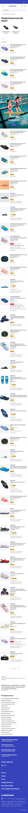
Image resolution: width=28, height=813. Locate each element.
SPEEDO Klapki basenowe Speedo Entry (18, 425)
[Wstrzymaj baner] (24, 2)
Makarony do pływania (6, 719)
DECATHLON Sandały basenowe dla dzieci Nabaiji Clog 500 (18, 497)
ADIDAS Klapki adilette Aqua (16, 194)
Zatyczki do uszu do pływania (8, 728)
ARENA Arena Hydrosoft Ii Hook (17, 482)
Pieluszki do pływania (6, 724)
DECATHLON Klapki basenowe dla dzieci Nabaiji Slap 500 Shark (18, 57)
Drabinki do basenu (5, 713)
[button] (20, 247)
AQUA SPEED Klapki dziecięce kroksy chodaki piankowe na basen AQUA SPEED (18, 345)
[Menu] (2, 6)
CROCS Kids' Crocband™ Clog (17, 573)
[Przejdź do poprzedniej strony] (9, 668)
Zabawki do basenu (5, 726)
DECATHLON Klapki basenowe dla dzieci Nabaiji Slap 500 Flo (18, 82)
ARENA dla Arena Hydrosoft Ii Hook (18, 410)
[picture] (4, 48)
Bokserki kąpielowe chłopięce (8, 702)
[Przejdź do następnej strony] (18, 668)
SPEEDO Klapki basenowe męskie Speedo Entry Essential (18, 144)
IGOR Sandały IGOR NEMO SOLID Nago (17, 624)
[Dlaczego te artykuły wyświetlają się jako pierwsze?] (2, 42)
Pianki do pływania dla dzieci (8, 720)
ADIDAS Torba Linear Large (16, 653)
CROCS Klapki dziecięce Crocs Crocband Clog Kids (17, 527)
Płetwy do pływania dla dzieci (8, 704)
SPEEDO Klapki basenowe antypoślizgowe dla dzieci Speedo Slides (18, 378)
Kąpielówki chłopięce (6, 700)
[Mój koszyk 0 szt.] (25, 6)
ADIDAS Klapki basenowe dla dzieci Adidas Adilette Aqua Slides (18, 209)
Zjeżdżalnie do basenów (7, 734)
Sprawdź (14, 124)
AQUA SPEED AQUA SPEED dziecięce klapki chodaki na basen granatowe (18, 396)
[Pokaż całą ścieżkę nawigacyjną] (1, 14)
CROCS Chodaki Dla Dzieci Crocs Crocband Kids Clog (18, 511)
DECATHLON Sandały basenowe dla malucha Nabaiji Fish (18, 156)
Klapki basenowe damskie (16, 32)
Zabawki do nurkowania (7, 730)
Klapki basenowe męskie (6, 32)
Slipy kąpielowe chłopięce (7, 711)
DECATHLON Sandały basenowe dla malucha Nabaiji (18, 169)
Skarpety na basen (5, 707)
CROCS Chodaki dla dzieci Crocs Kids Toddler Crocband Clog (18, 544)
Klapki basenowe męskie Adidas (8, 722)
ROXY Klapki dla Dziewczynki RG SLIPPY (18, 639)
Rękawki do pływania (6, 717)
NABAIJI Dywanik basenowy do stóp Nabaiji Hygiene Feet (18, 255)
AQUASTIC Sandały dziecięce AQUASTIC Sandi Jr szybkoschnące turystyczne (18, 590)
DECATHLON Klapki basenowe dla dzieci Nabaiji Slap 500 (18, 45)
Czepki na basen (5, 709)
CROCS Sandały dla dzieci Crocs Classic (18, 299)
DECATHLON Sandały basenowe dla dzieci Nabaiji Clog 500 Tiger (18, 224)
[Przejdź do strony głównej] (12, 6)
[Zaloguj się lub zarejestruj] (22, 6)
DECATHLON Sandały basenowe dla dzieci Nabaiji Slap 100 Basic (18, 70)
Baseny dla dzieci (5, 732)
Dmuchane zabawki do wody (8, 715)
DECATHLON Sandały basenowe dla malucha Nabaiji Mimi (18, 268)
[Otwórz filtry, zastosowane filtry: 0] (3, 38)
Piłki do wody (4, 705)
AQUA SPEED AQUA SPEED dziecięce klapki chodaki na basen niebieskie (18, 467)
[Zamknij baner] (26, 2)
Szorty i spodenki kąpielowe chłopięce (10, 698)
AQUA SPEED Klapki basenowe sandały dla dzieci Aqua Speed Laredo (17, 318)
